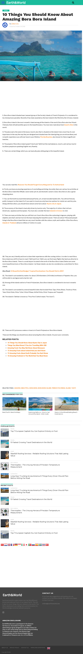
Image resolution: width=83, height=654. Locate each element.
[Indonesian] (19, 545)
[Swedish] (40, 545)
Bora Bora (33, 388)
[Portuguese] (30, 545)
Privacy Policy (14, 647)
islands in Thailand (9, 223)
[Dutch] (6, 545)
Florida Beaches (46, 137)
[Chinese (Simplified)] (2, 545)
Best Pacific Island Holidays (11, 412)
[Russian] (33, 545)
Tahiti (73, 388)
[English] (9, 545)
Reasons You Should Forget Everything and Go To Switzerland (41, 185)
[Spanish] (37, 545)
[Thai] (43, 545)
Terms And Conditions (38, 647)
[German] (16, 545)
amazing (17, 388)
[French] (12, 545)
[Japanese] (26, 545)
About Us (5, 647)
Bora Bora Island (44, 388)
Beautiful (25, 388)
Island (68, 388)
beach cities (68, 125)
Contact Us (25, 647)
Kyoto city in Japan (54, 204)
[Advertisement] (40, 99)
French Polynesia (58, 388)
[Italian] (23, 545)
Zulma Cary (15, 24)
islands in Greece (56, 211)
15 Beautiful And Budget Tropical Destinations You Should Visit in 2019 (37, 271)
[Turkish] (47, 545)
